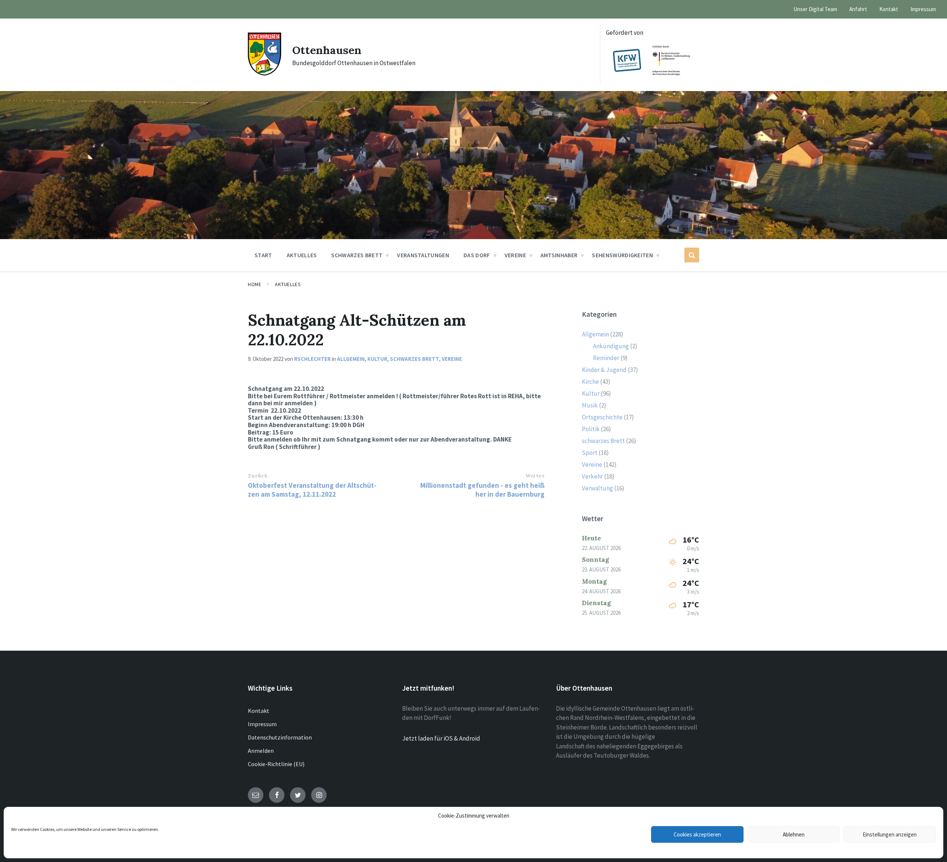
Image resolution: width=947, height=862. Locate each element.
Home (254, 284)
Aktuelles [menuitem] (302, 255)
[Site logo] (264, 73)
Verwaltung (597, 488)
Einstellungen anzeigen (890, 834)
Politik (591, 429)
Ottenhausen (326, 50)
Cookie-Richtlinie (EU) (276, 764)
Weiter (535, 475)
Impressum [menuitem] (923, 9)
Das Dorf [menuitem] (477, 255)
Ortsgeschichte (602, 417)
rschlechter (312, 358)
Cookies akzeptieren (697, 834)
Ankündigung (611, 346)
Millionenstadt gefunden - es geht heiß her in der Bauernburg (482, 490)
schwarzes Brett (414, 358)
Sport (589, 453)
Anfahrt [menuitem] (858, 9)
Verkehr (592, 476)
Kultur (377, 358)
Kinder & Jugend (604, 370)
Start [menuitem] (263, 255)
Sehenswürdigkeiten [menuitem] (622, 255)
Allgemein (351, 358)
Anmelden (261, 750)
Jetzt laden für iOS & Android (441, 738)
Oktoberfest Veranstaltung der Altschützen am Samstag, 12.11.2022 (312, 490)
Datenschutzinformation (280, 737)
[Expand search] (691, 255)
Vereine (452, 358)
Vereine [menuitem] (515, 255)
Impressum (262, 724)
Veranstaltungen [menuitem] (423, 255)
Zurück (257, 475)
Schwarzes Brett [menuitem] (356, 255)
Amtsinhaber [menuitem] (559, 255)
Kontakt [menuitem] (888, 9)
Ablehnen (794, 834)
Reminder (606, 358)
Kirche (590, 382)
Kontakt (258, 710)
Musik (590, 405)
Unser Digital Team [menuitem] (815, 9)
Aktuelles (288, 284)
